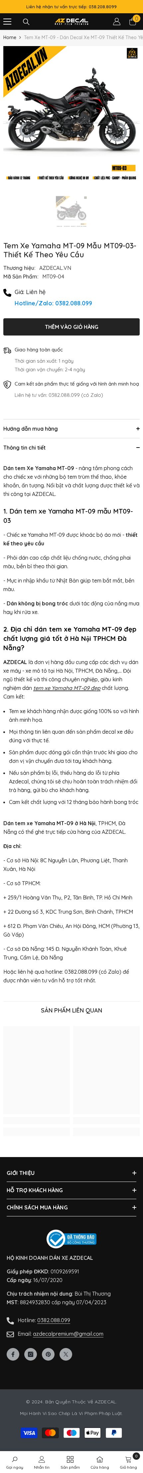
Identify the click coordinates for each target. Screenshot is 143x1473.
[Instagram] (30, 1354)
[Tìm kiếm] (26, 22)
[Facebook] (13, 1354)
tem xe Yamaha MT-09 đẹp (66, 688)
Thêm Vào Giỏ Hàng (71, 327)
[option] (71, 114)
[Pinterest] (48, 1354)
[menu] (7, 22)
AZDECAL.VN (55, 268)
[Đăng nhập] (116, 21)
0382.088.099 (53, 1320)
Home (9, 37)
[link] (36, 1120)
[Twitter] (66, 1354)
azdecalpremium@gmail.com (68, 1333)
